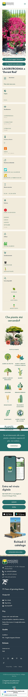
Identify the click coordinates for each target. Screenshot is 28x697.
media (6, 151)
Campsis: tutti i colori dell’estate (10, 616)
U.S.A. (5, 100)
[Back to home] (8, 4)
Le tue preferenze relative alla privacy (15, 691)
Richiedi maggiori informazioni (15, 59)
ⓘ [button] (4, 143)
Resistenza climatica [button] (8, 139)
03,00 (5, 193)
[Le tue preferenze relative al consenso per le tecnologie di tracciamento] (2, 694)
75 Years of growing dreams (13, 589)
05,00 (10, 193)
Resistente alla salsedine (12, 172)
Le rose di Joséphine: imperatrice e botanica (13, 619)
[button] (25, 4)
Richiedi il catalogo (20, 543)
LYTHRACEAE (7, 128)
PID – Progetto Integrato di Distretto (11, 637)
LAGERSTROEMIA (8, 115)
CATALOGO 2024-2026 (15, 552)
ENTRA (14, 507)
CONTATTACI (14, 446)
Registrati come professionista (15, 64)
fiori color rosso (10, 212)
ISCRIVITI (14, 502)
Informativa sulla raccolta (9, 695)
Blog (3, 611)
